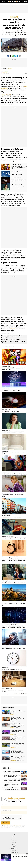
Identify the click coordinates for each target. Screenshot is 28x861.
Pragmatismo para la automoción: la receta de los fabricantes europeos (17, 725)
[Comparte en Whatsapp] (13, 56)
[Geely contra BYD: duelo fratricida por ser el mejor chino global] (6, 712)
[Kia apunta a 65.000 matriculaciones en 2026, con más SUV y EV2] (6, 719)
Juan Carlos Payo (17, 721)
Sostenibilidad (13, 760)
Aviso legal (14, 850)
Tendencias (12, 747)
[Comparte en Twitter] (10, 56)
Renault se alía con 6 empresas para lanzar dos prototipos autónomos (13, 342)
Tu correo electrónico (6, 810)
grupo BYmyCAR (6, 94)
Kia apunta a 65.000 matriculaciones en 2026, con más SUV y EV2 (17, 718)
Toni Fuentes (4, 72)
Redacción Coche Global (20, 760)
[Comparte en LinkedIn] (17, 56)
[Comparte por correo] (20, 56)
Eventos (14, 842)
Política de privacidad (14, 848)
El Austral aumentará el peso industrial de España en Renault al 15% (12, 336)
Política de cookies (14, 852)
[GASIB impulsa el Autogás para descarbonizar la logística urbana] (6, 758)
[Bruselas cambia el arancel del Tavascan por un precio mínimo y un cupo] (6, 732)
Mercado (12, 714)
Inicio (14, 834)
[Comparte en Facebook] (8, 56)
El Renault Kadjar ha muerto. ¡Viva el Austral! (10, 339)
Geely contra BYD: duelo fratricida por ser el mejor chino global (17, 712)
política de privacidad (17, 825)
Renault (10, 68)
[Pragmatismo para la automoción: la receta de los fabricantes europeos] (6, 725)
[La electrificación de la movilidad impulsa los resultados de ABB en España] (6, 752)
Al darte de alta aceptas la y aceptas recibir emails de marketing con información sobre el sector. (13, 826)
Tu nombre (4, 804)
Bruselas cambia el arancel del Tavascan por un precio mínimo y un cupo (17, 731)
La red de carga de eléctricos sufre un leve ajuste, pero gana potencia (17, 745)
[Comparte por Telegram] (15, 56)
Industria (12, 727)
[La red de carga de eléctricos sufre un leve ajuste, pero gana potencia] (6, 745)
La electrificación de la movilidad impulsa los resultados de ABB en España (17, 751)
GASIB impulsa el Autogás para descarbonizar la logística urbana (17, 758)
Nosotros (14, 846)
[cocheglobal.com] (14, 1)
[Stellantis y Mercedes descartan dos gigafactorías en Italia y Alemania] (6, 738)
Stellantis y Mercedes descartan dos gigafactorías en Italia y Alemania (17, 738)
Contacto (14, 844)
